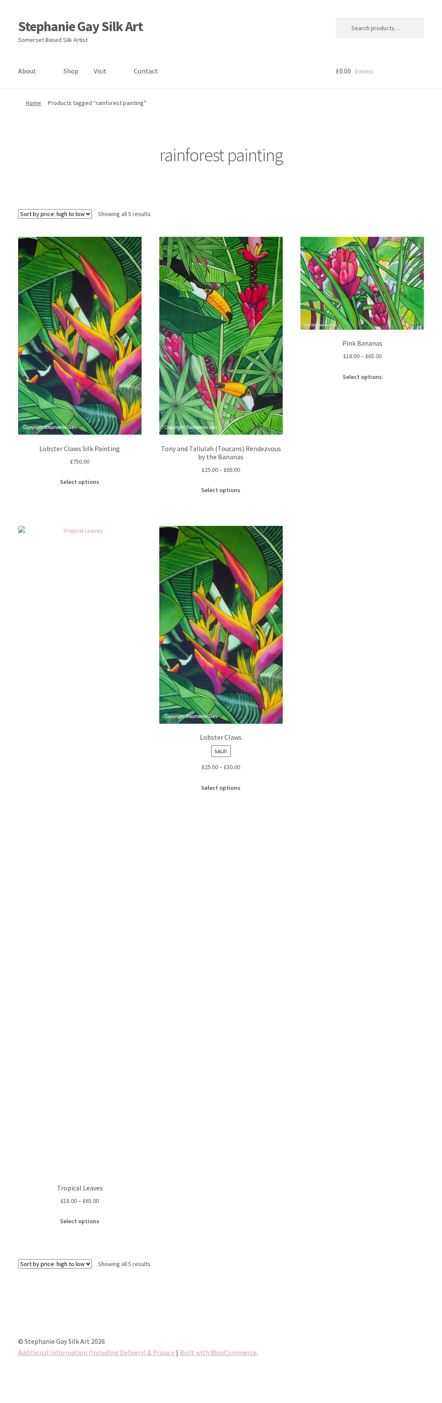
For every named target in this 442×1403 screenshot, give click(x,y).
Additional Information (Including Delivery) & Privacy (96, 1352)
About (27, 71)
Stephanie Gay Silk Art (80, 26)
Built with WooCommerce (218, 1352)
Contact (146, 71)
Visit (100, 71)
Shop (71, 71)
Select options (79, 482)
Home (33, 103)
